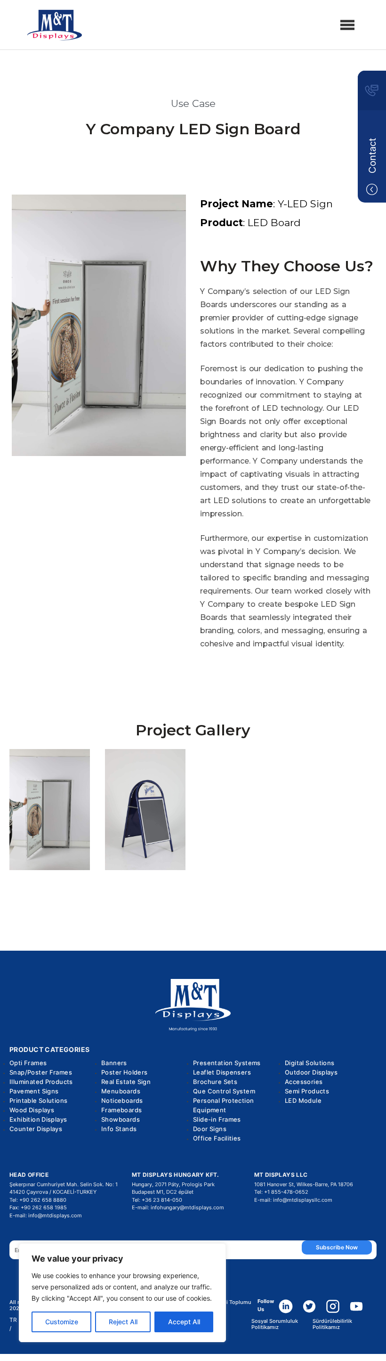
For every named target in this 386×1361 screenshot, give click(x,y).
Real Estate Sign (126, 1081)
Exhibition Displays (38, 1119)
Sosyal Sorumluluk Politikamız (274, 1324)
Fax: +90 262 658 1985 (38, 1207)
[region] (122, 1292)
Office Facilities (217, 1138)
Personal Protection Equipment (223, 1105)
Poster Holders (124, 1072)
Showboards (120, 1119)
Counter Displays (35, 1129)
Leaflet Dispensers (222, 1072)
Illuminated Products (41, 1081)
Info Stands (119, 1129)
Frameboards (121, 1110)
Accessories (303, 1081)
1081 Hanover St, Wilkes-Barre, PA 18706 (303, 1184)
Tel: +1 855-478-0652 (281, 1192)
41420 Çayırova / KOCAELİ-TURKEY (52, 1192)
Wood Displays (31, 1110)
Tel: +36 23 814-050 (157, 1200)
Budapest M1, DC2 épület (162, 1192)
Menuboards (120, 1091)
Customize (61, 1322)
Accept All (184, 1322)
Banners (114, 1063)
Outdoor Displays (311, 1072)
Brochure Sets (215, 1081)
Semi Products (307, 1091)
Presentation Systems (227, 1063)
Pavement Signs (33, 1091)
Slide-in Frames (217, 1119)
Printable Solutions (38, 1100)
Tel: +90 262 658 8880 (37, 1200)
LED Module (303, 1100)
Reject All (123, 1322)
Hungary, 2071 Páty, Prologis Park (173, 1184)
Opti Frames (28, 1063)
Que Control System (224, 1091)
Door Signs (209, 1129)
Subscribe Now (337, 1247)
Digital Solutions (310, 1063)
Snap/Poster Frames (40, 1072)
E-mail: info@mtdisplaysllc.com (293, 1200)
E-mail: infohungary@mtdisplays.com (178, 1207)
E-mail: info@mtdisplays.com (45, 1215)
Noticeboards (122, 1100)
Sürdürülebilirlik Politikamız (332, 1324)
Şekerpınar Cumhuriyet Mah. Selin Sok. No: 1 (63, 1184)
